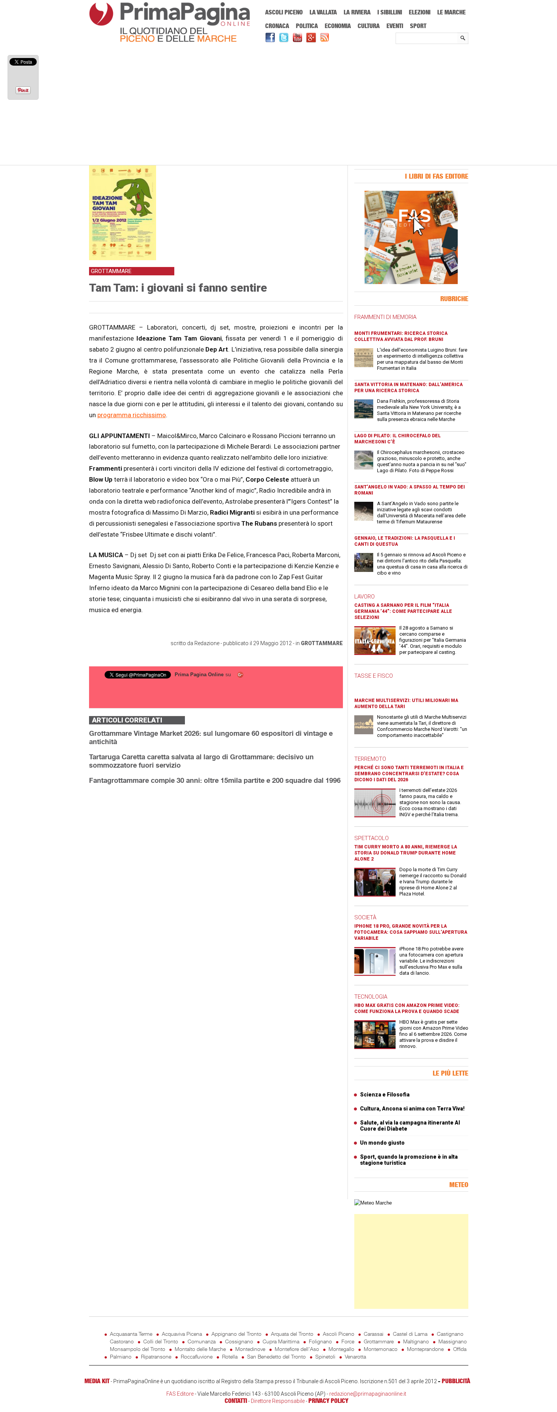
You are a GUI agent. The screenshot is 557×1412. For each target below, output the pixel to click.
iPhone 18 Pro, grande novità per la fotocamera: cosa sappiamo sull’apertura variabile (410, 932)
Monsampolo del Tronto (137, 1349)
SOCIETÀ (365, 917)
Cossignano (239, 1341)
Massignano (452, 1341)
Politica (307, 26)
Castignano (450, 1333)
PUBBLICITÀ (456, 1381)
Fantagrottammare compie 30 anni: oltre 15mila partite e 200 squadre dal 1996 (215, 780)
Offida (459, 1349)
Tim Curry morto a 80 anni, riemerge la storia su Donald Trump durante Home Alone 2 (405, 853)
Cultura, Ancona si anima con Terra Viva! (412, 1109)
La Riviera (357, 12)
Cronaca (277, 26)
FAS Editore (180, 1394)
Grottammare (322, 643)
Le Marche (451, 12)
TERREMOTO (370, 758)
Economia (338, 26)
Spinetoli (325, 1356)
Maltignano (416, 1341)
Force (347, 1341)
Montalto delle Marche (200, 1349)
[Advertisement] (278, 105)
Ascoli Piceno (284, 12)
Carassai (373, 1333)
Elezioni (419, 12)
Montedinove (250, 1349)
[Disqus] (216, 886)
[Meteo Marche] (373, 1203)
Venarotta (355, 1356)
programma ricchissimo (131, 415)
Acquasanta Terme (131, 1333)
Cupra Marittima (281, 1341)
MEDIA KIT (97, 1381)
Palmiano (120, 1356)
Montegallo (341, 1349)
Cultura (369, 26)
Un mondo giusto (382, 1143)
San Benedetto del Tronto (276, 1356)
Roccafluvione (197, 1356)
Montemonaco (380, 1349)
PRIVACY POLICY (328, 1400)
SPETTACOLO (371, 838)
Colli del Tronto (160, 1341)
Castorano (122, 1341)
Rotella (230, 1356)
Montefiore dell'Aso (297, 1349)
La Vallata (323, 12)
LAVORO (364, 596)
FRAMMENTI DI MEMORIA (385, 317)
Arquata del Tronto (292, 1333)
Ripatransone (156, 1356)
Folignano (320, 1341)
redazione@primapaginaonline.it (367, 1394)
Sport (418, 26)
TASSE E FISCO (373, 675)
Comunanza (202, 1341)
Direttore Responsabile (278, 1401)
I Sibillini (389, 12)
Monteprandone (425, 1349)
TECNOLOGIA (370, 996)
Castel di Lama (410, 1333)
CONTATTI (236, 1400)
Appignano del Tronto (236, 1333)
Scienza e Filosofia (385, 1095)
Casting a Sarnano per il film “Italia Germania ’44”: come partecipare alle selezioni (403, 611)
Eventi (394, 26)
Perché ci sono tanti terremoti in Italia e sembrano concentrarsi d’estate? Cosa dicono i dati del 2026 (409, 773)
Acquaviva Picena (182, 1333)
